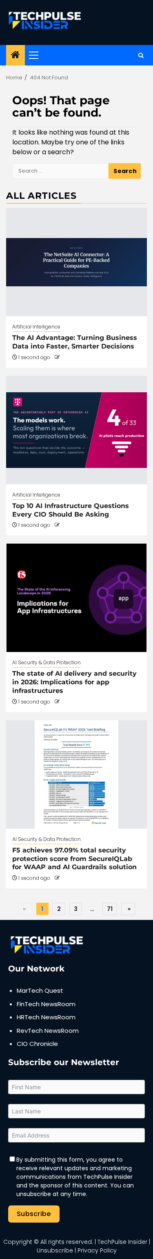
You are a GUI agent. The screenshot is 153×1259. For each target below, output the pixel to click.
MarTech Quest (40, 990)
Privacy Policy (97, 1250)
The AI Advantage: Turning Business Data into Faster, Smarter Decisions (74, 342)
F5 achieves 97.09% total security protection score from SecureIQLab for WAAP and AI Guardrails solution (74, 858)
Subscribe (34, 1214)
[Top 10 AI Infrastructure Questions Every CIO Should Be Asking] (76, 430)
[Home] (15, 55)
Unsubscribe (55, 1250)
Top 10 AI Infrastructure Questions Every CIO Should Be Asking (70, 510)
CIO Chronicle (37, 1043)
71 (110, 909)
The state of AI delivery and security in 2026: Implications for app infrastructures (74, 682)
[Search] (141, 55)
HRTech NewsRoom (46, 1017)
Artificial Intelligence (36, 326)
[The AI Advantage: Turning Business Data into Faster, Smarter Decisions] (76, 262)
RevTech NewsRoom (48, 1030)
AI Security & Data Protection (46, 662)
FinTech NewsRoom (46, 1004)
